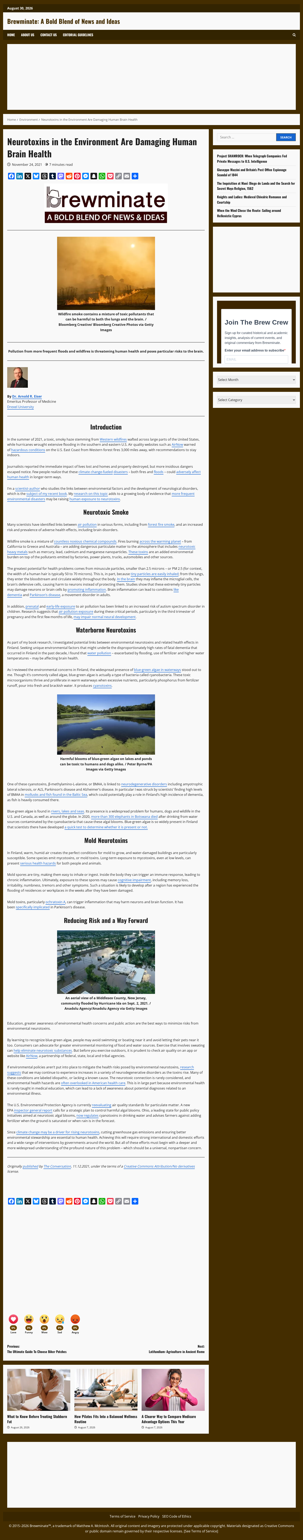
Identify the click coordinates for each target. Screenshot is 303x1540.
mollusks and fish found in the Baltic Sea (56, 794)
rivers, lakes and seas (67, 811)
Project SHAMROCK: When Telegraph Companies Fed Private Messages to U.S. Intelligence (252, 158)
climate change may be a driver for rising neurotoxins (57, 1132)
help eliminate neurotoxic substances (43, 1050)
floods (158, 472)
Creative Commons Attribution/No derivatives (159, 1166)
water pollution (99, 653)
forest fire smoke (161, 524)
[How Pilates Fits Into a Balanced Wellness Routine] (105, 1390)
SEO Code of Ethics (176, 1516)
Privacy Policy (148, 1516)
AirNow (177, 444)
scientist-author (27, 488)
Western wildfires (113, 439)
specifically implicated (33, 907)
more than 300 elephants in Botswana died (124, 816)
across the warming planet (160, 541)
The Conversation (57, 1166)
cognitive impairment (134, 880)
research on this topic (91, 493)
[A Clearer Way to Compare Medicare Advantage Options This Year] (173, 1390)
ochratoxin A (55, 902)
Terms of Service (122, 1516)
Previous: (37, 1349)
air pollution (87, 524)
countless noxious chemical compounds (85, 541)
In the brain (126, 579)
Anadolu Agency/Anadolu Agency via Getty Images (106, 1008)
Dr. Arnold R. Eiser (27, 396)
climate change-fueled (96, 472)
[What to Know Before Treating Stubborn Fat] (38, 1390)
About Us (27, 34)
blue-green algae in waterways (157, 669)
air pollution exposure (76, 611)
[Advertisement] (135, 77)
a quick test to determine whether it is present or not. (106, 827)
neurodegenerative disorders (144, 784)
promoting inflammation (87, 589)
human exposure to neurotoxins (94, 499)
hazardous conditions (28, 450)
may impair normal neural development (105, 617)
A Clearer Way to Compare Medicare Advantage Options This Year (169, 1419)
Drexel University (20, 407)
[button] (294, 35)
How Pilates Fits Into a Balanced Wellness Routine (105, 1419)
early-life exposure (60, 606)
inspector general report (33, 1110)
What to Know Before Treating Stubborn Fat (37, 1419)
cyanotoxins (102, 685)
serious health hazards (38, 863)
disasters (121, 472)
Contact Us (48, 34)
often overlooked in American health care (93, 1083)
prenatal (32, 606)
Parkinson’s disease (45, 595)
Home (11, 34)
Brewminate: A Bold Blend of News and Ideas (63, 21)
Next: (177, 1349)
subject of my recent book (46, 493)
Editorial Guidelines (78, 34)
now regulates (87, 1115)
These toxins (138, 552)
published (30, 1166)
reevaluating (101, 1105)
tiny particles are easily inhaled (155, 574)
